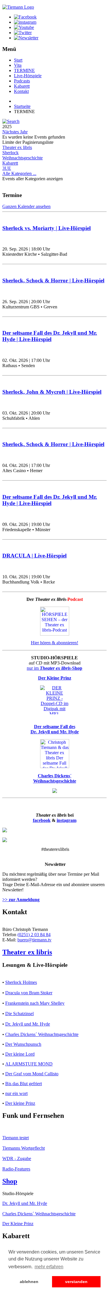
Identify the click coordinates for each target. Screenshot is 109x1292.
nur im (54, 668)
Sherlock (10, 152)
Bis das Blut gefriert (23, 1083)
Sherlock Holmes (21, 982)
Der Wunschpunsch (23, 1044)
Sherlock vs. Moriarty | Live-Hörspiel (46, 228)
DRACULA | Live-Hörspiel (34, 556)
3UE (6, 168)
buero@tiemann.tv (34, 939)
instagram (66, 820)
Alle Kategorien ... (19, 173)
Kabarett (22, 86)
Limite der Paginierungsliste (27, 142)
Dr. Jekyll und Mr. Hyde (27, 1024)
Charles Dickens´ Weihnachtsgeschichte (41, 1034)
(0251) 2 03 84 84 (34, 934)
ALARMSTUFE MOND (29, 1063)
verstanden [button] (76, 1281)
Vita (18, 65)
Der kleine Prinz (20, 1103)
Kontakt (21, 91)
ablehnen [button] (29, 1281)
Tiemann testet (15, 1137)
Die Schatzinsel (19, 1013)
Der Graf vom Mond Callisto (31, 1073)
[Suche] (10, 121)
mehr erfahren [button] (49, 1266)
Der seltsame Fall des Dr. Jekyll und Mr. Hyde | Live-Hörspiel (49, 336)
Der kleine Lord (20, 1054)
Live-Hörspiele (28, 75)
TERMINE (24, 70)
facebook (42, 820)
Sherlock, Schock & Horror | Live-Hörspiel (53, 280)
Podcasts (22, 80)
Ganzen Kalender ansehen (26, 206)
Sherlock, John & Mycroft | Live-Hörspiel (51, 392)
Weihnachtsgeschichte (22, 157)
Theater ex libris (17, 147)
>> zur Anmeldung (21, 899)
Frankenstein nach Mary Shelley (35, 1003)
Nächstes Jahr (15, 131)
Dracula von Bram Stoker (28, 992)
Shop (9, 1181)
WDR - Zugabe (16, 1158)
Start (18, 60)
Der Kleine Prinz (17, 1223)
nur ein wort (16, 1093)
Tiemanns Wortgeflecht (23, 1148)
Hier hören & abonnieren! (54, 642)
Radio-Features (16, 1168)
